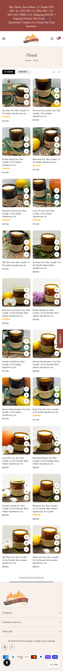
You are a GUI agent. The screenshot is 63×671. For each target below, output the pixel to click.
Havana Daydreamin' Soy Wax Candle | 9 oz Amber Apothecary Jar (16, 412)
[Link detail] (4, 647)
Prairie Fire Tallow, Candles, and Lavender (35, 641)
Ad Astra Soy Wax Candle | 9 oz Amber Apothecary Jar (15, 112)
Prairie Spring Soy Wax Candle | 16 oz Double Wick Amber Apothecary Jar (46, 313)
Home (28, 60)
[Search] (52, 39)
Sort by (23, 72)
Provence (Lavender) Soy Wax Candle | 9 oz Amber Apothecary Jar (47, 113)
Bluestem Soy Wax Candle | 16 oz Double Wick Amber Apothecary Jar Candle (45, 509)
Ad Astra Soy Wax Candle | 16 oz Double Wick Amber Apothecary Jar (47, 265)
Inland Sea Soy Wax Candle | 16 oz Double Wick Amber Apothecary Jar (46, 560)
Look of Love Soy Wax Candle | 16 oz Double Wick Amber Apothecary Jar (15, 461)
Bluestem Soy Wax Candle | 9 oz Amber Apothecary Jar (46, 160)
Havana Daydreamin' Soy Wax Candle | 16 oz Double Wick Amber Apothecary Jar (47, 364)
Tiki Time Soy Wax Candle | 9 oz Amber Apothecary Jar (15, 263)
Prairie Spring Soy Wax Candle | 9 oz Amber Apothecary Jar (12, 162)
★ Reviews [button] (60, 338)
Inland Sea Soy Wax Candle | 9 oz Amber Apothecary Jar (46, 410)
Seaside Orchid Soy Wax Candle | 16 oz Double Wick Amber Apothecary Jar (15, 509)
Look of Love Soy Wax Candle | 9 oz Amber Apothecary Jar (44, 214)
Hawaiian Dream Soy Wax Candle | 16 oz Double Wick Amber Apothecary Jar (46, 461)
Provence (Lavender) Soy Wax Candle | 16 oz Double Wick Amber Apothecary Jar (16, 313)
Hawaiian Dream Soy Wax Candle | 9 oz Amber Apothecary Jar (14, 214)
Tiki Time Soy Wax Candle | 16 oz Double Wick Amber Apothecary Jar (15, 560)
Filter (10, 72)
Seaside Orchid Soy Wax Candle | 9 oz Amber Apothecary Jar (13, 364)
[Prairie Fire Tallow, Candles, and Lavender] (31, 38)
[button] (26, 90)
